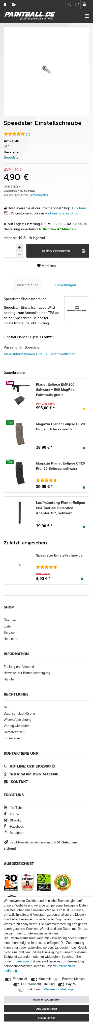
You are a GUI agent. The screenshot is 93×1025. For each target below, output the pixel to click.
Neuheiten (11, 639)
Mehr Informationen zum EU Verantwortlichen (39, 354)
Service (9, 632)
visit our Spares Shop (62, 213)
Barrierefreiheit (14, 732)
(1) (28, 134)
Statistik (45, 979)
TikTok (14, 814)
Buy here (79, 208)
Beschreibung (27, 285)
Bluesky (15, 820)
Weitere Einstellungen (59, 989)
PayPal (71, 984)
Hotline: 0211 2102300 (30, 766)
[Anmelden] (5, 4)
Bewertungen (65, 285)
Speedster (12, 157)
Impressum (12, 738)
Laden (8, 626)
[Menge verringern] (19, 254)
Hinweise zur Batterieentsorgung (27, 673)
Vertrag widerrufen (17, 726)
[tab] (27, 285)
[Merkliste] (76, 4)
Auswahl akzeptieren (46, 999)
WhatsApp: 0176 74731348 (34, 774)
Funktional (33, 989)
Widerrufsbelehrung (17, 720)
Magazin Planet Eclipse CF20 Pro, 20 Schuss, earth (60, 426)
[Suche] (69, 4)
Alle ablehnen (47, 1017)
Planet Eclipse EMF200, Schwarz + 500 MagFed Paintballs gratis (55, 389)
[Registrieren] (14, 4)
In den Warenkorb (56, 251)
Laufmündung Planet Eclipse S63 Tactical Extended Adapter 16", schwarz (60, 508)
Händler (9, 679)
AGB (7, 707)
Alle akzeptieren (46, 1008)
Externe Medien (73, 979)
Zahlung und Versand (19, 667)
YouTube (16, 808)
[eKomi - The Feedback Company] (62, 882)
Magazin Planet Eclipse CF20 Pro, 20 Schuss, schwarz (60, 465)
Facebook (16, 826)
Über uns (10, 620)
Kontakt (19, 782)
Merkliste (48, 266)
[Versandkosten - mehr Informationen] (39, 194)
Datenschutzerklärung (19, 713)
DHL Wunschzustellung (38, 984)
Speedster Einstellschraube (59, 555)
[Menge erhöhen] (19, 247)
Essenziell (20, 979)
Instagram (16, 833)
